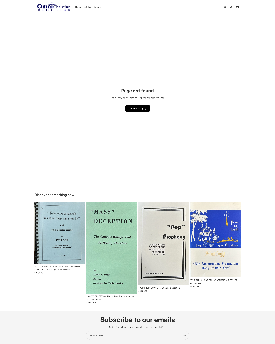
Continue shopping (137, 108)
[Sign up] (185, 335)
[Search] (225, 7)
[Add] (80, 259)
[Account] (231, 7)
